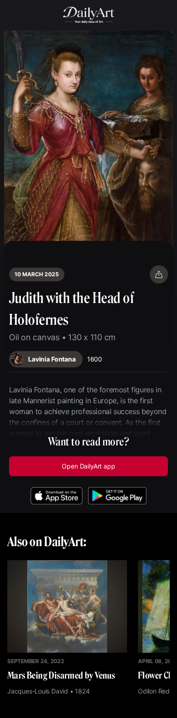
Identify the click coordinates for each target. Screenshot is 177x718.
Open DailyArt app (88, 466)
